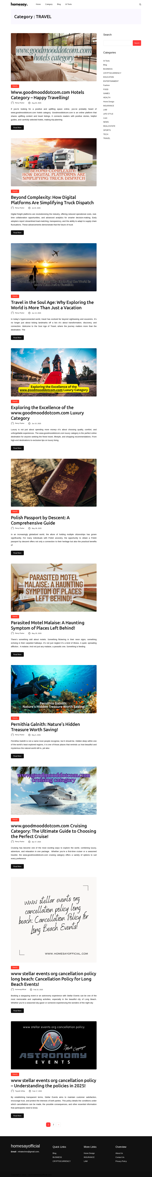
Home (38, 4)
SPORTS (107, 130)
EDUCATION (108, 77)
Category (49, 4)
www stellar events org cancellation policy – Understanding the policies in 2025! (53, 1083)
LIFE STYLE (108, 114)
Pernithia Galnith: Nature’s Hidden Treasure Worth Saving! (45, 727)
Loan (105, 118)
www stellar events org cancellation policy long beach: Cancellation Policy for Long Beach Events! (53, 979)
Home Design (108, 102)
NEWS (106, 122)
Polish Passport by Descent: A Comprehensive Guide (40, 520)
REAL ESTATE (109, 126)
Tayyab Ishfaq (20, 1091)
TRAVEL (15, 86)
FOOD (105, 89)
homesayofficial (20, 989)
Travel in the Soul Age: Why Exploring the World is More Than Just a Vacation (52, 305)
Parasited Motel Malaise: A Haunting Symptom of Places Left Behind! (47, 625)
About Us (119, 1153)
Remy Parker (19, 103)
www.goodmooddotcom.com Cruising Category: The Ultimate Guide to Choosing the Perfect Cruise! (53, 831)
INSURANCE (108, 106)
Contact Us (120, 1157)
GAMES (106, 93)
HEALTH (106, 97)
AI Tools (68, 4)
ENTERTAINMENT (111, 81)
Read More (17, 127)
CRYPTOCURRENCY (112, 73)
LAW (105, 110)
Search (107, 34)
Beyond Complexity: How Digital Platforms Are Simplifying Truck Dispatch (52, 200)
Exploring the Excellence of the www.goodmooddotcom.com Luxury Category (47, 413)
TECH (105, 134)
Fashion (106, 85)
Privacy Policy (121, 1161)
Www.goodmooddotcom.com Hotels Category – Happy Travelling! (47, 95)
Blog (59, 4)
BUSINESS (107, 69)
